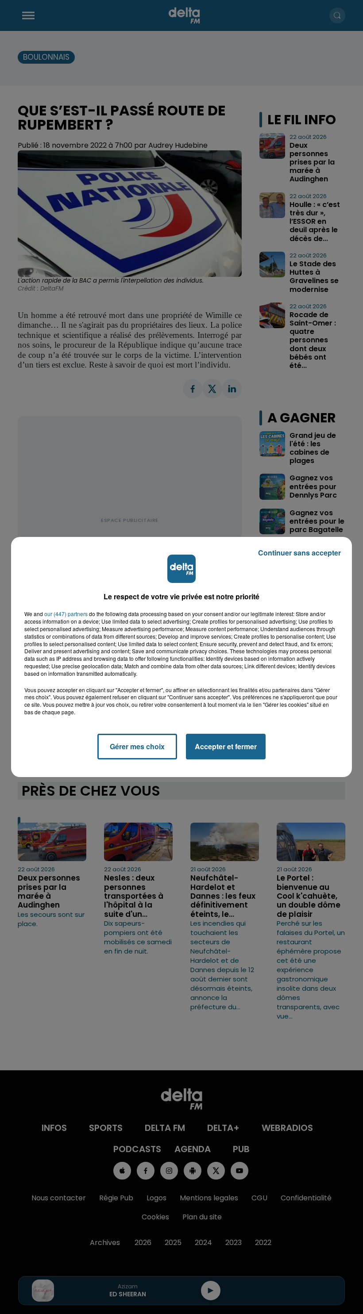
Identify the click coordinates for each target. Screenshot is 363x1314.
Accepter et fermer (226, 746)
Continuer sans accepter (299, 553)
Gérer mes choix (137, 746)
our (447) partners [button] (66, 613)
